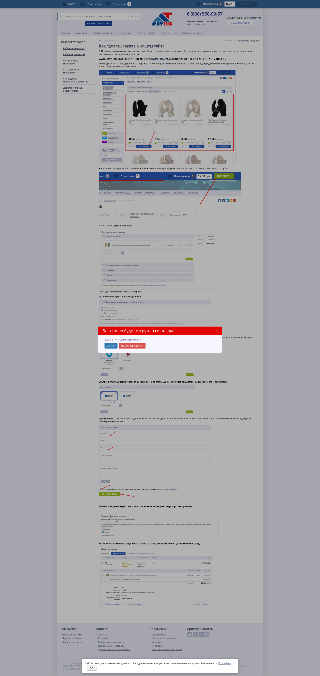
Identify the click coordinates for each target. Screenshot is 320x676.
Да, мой (111, 345)
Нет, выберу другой (132, 345)
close (217, 331)
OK (92, 667)
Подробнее (224, 663)
